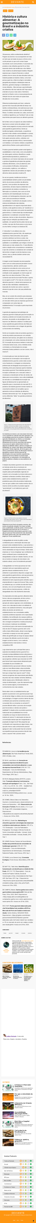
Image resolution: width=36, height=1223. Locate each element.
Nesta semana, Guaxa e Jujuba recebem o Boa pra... (22, 1116)
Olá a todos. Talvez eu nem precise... (7, 977)
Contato (22, 1220)
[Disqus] (18, 1011)
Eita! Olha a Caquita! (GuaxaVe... (22, 1122)
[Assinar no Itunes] (28, 1161)
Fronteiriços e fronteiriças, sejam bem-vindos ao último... (28, 978)
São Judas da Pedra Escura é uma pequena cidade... (23, 1107)
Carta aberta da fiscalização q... (20, 1131)
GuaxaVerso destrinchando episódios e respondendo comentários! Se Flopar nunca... (24, 1089)
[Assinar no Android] (25, 1161)
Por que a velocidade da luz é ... (24, 1094)
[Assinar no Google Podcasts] (23, 1161)
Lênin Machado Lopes (9, 7)
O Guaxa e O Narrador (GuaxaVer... (23, 1085)
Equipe (14, 1220)
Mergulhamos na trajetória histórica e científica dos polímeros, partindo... (23, 1098)
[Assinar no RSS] (20, 1161)
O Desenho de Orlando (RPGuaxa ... (23, 1103)
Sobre (18, 1220)
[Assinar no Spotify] (30, 1161)
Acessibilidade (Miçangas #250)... (22, 1113)
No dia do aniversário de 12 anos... (17, 977)
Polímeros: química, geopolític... (22, 1140)
